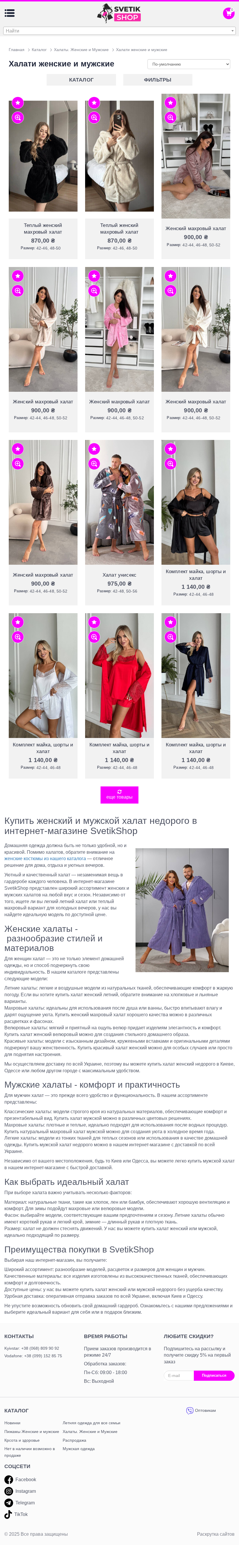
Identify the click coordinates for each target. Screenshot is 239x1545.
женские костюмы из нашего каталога (45, 858)
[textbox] (119, 31)
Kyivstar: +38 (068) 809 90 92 (31, 1348)
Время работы (105, 1336)
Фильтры (157, 80)
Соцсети (17, 1466)
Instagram (25, 1491)
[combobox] (119, 31)
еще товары (119, 797)
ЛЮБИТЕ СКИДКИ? (189, 1336)
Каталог (81, 80)
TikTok (21, 1514)
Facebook (25, 1479)
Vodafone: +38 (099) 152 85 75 (33, 1355)
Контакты (19, 1336)
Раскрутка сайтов (216, 1534)
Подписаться (214, 1375)
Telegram (25, 1502)
